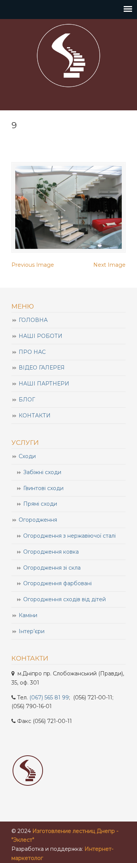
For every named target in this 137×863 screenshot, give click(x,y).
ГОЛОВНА (33, 320)
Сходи (27, 456)
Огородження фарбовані (57, 583)
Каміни (28, 615)
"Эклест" (22, 839)
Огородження (38, 519)
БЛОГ (27, 399)
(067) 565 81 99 (49, 697)
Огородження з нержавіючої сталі (69, 535)
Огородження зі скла (52, 567)
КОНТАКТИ (35, 415)
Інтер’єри (32, 631)
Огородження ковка (51, 551)
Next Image (109, 264)
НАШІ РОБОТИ (40, 336)
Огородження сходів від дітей (64, 599)
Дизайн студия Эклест (68, 55)
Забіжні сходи (42, 472)
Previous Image (32, 264)
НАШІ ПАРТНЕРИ (44, 383)
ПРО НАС (32, 352)
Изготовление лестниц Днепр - (75, 831)
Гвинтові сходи (43, 488)
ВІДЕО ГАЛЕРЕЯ (42, 367)
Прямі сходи (40, 503)
